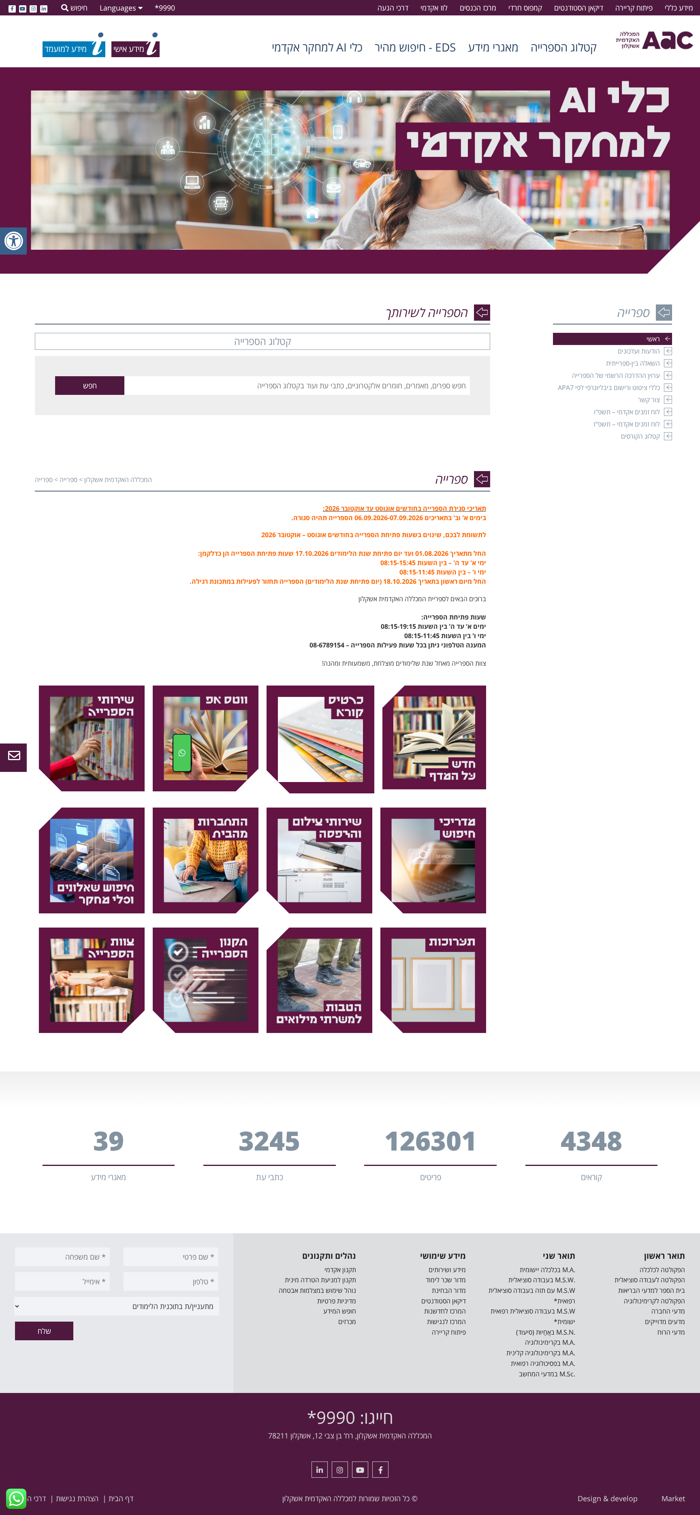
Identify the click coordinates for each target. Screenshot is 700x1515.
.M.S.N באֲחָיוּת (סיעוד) (545, 1332)
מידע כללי (679, 8)
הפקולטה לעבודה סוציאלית (650, 1279)
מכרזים (347, 1321)
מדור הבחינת (449, 1290)
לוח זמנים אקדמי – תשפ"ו (627, 411)
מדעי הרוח (671, 1332)
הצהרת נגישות (77, 1498)
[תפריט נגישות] (13, 241)
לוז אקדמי (434, 8)
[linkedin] (43, 7)
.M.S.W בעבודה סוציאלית (541, 1279)
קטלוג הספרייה (564, 47)
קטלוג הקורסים (640, 436)
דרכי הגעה (393, 8)
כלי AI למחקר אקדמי (317, 47)
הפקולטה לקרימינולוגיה (654, 1300)
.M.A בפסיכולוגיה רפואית (543, 1363)
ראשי (653, 338)
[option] (350, 170)
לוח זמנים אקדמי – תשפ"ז (626, 424)
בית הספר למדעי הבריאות (651, 1290)
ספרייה (68, 479)
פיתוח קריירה (634, 8)
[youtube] (22, 7)
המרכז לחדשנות (445, 1311)
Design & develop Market (631, 1498)
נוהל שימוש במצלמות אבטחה (317, 1290)
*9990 (165, 8)
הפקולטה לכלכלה (662, 1269)
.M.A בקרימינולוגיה (550, 1342)
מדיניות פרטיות (336, 1300)
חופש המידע (339, 1311)
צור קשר (649, 399)
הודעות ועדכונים (639, 351)
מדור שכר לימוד (446, 1279)
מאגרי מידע (493, 47)
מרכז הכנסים (478, 8)
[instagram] (33, 7)
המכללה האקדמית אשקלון (118, 479)
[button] (89, 385)
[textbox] (297, 385)
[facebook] (12, 7)
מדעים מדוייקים (665, 1321)
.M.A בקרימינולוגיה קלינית (540, 1352)
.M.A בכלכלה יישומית (547, 1269)
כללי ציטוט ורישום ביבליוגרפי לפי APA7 (609, 387)
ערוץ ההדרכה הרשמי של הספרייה (616, 375)
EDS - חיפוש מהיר (415, 47)
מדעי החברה (668, 1311)
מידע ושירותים (447, 1269)
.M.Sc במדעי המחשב (547, 1373)
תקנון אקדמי (340, 1269)
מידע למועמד (66, 48)
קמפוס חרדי (525, 8)
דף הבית (121, 1498)
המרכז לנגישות (446, 1321)
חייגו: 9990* (350, 1417)
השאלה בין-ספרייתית (633, 363)
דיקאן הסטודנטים (578, 8)
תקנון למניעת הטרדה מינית (320, 1279)
